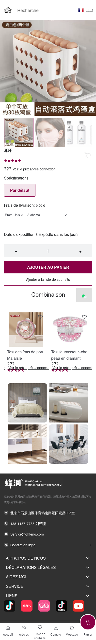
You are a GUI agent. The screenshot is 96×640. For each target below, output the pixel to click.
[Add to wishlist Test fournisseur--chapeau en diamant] (84, 317)
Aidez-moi (16, 576)
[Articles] (23, 627)
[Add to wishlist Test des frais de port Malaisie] (40, 317)
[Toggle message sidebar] (71, 627)
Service (14, 586)
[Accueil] (7, 627)
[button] (81, 10)
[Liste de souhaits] (39, 627)
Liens (11, 595)
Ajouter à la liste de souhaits (48, 279)
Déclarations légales (31, 567)
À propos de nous (26, 558)
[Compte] (55, 627)
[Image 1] (50, 132)
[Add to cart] (88, 622)
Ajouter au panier (48, 267)
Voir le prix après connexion (34, 169)
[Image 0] (18, 132)
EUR (89, 10)
